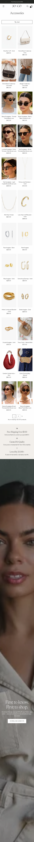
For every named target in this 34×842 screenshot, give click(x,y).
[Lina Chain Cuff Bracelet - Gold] (25, 201)
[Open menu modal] (3, 6)
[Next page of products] (22, 416)
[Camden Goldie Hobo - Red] (9, 360)
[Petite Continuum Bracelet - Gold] (9, 296)
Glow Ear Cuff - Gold (9, 51)
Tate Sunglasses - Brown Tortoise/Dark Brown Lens (25, 150)
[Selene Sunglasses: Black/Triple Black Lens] (25, 392)
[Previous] (6, 2)
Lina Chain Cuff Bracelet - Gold (25, 215)
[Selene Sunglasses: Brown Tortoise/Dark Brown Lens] (9, 392)
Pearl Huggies (25, 247)
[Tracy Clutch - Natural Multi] (25, 328)
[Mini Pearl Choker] (9, 201)
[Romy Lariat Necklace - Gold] (25, 168)
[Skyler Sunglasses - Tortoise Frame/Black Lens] (9, 103)
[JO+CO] (17, 6)
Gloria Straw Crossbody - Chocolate (9, 84)
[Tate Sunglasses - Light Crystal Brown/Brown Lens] (9, 168)
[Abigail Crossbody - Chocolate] (25, 70)
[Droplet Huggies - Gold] (9, 328)
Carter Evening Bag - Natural (25, 374)
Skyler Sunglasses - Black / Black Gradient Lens (25, 117)
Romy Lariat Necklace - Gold (25, 183)
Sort (18, 22)
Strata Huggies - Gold (25, 309)
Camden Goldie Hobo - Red (9, 374)
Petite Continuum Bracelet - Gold (9, 310)
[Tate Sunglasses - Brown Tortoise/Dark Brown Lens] (25, 135)
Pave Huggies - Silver (9, 247)
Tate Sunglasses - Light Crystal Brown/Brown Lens (9, 183)
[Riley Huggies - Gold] (9, 265)
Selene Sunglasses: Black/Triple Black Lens (25, 407)
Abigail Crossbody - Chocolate (25, 84)
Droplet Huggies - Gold (9, 342)
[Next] (28, 2)
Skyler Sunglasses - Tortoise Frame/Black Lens (9, 117)
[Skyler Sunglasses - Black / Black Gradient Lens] (25, 103)
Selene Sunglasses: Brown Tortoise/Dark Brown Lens (9, 407)
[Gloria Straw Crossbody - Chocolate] (9, 70)
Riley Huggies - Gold (8, 278)
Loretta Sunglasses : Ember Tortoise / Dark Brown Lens (9, 150)
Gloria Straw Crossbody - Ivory (25, 51)
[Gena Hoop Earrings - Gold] (25, 265)
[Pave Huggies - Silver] (9, 234)
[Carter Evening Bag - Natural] (25, 360)
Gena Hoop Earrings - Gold (25, 278)
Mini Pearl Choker (9, 215)
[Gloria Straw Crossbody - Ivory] (25, 37)
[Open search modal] (27, 6)
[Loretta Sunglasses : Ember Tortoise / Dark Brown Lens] (9, 135)
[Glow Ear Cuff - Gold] (9, 37)
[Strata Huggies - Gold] (25, 296)
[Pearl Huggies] (25, 234)
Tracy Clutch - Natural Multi (25, 342)
